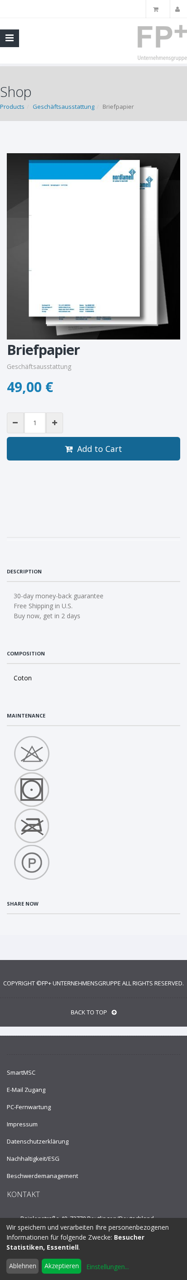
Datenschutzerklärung (38, 1141)
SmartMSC (21, 1072)
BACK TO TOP (89, 1012)
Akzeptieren (61, 1265)
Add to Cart (99, 448)
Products (12, 106)
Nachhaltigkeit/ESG (33, 1158)
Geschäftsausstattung (63, 106)
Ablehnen (22, 1265)
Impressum (22, 1124)
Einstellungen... (107, 1266)
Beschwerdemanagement (42, 1176)
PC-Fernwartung (29, 1107)
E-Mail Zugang (26, 1090)
